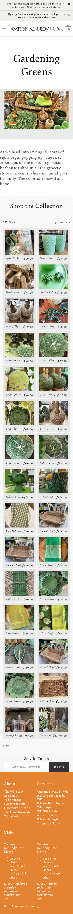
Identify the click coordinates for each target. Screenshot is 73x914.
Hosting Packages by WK (51, 797)
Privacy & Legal (47, 819)
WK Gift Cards (47, 811)
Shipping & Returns (50, 823)
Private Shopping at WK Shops (50, 805)
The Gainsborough (17, 812)
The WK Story (14, 791)
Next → (8, 745)
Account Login (47, 815)
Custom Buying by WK (52, 791)
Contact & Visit (14, 804)
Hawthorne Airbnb (17, 808)
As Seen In (11, 795)
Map (13, 877)
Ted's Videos (12, 800)
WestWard (11, 816)
